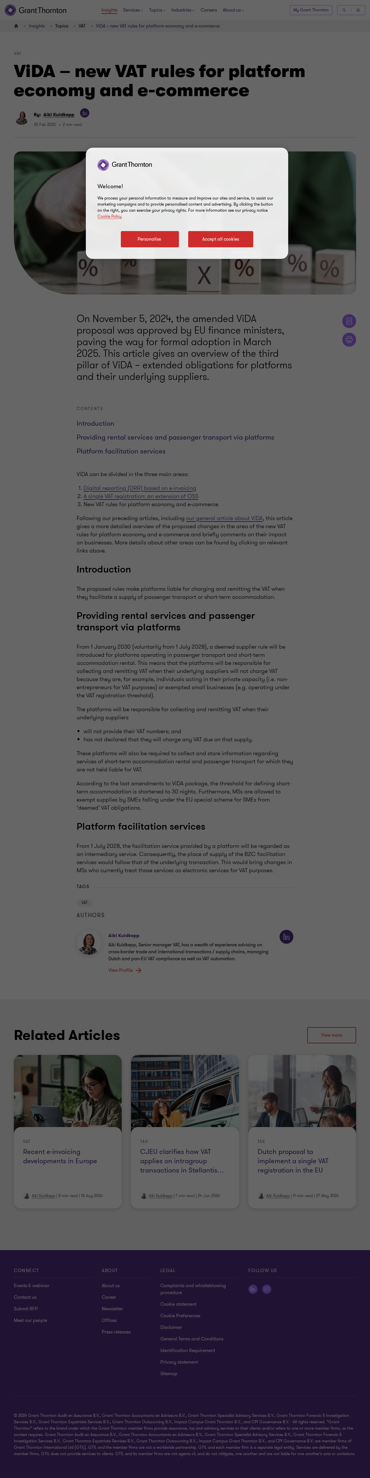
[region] (187, 203)
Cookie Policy (109, 216)
